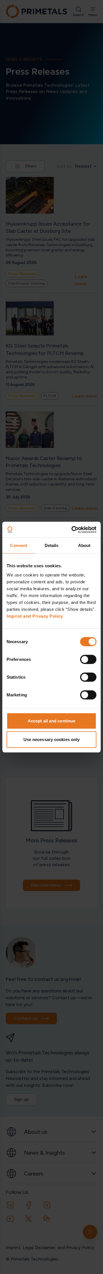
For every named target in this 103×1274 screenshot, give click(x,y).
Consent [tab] (18, 545)
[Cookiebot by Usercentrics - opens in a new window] (72, 529)
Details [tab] (52, 545)
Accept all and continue (51, 720)
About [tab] (84, 545)
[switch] (88, 659)
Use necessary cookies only (51, 739)
